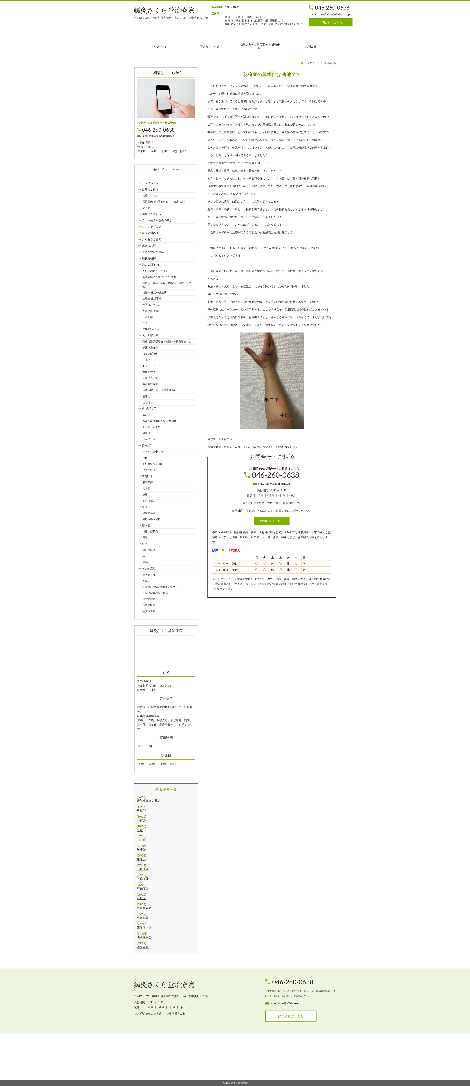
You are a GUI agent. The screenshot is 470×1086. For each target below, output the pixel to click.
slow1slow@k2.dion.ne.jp (335, 14)
